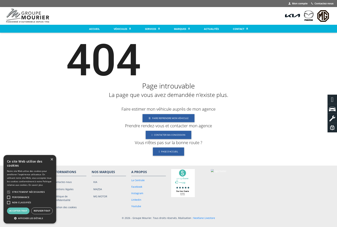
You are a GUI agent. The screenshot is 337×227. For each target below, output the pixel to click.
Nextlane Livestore (204, 218)
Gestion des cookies (65, 207)
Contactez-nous (324, 3)
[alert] (30, 189)
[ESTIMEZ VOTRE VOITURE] (332, 127)
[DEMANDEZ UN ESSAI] (332, 108)
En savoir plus (36, 184)
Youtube (136, 206)
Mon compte (300, 3)
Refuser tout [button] (42, 210)
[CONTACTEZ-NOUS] (332, 99)
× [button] (51, 159)
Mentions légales (64, 189)
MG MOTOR (100, 196)
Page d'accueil (169, 151)
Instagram (137, 193)
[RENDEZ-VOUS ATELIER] (332, 118)
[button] (8, 192)
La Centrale (138, 180)
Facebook (136, 186)
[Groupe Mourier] (27, 16)
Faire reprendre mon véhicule (170, 118)
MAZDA (97, 189)
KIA (95, 182)
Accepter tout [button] (18, 210)
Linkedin (136, 199)
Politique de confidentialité (62, 198)
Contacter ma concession (169, 134)
